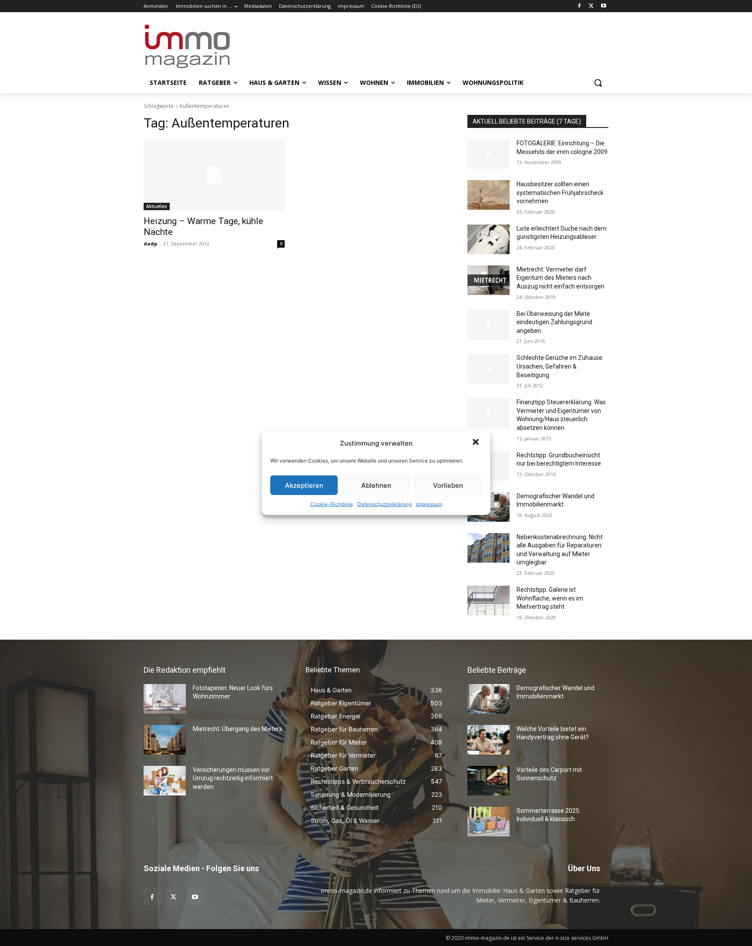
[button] (476, 443)
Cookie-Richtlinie (331, 504)
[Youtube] (603, 6)
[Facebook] (579, 6)
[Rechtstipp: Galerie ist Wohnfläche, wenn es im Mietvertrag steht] (488, 600)
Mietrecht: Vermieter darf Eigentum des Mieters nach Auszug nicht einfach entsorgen (560, 278)
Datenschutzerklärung (384, 504)
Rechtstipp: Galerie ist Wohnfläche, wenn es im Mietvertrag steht (550, 598)
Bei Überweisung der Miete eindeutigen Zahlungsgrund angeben (554, 322)
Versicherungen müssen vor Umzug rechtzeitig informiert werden (233, 778)
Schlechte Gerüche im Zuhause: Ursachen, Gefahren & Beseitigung (560, 366)
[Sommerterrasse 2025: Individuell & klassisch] (488, 821)
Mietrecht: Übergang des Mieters (237, 728)
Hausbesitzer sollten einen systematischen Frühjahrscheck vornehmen (560, 193)
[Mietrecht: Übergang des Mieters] (165, 740)
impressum (429, 504)
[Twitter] (591, 6)
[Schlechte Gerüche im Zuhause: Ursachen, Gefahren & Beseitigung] (488, 368)
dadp (150, 243)
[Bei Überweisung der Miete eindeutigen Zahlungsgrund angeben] (488, 324)
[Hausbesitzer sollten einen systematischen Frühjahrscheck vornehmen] (488, 195)
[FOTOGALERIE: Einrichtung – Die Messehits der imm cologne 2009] (488, 154)
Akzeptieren (304, 485)
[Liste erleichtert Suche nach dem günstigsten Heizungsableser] (488, 239)
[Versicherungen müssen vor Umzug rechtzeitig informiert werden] (165, 780)
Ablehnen (376, 485)
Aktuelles (156, 206)
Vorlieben (448, 485)
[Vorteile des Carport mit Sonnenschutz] (488, 780)
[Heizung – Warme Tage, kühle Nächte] (214, 175)
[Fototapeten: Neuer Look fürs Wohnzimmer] (165, 699)
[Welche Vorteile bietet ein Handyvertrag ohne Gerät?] (488, 740)
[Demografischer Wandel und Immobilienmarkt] (488, 699)
